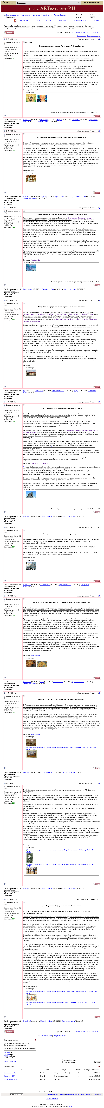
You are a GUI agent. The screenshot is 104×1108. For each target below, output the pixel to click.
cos (24, 391)
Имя (77, 15)
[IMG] (6, 1056)
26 (77, 32)
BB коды (7, 1052)
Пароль (78, 17)
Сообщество (62, 20)
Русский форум (47, 15)
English (6, 20)
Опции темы (81, 36)
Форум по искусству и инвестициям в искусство (23, 15)
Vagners (59, 120)
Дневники (38, 20)
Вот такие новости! (11, 1079)
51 (79, 32)
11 (74, 32)
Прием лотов (21, 3)
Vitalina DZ (76, 120)
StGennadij (44, 120)
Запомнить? (96, 15)
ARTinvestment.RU (52, 1099)
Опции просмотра (93, 36)
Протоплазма (59, 196)
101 (84, 32)
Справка (49, 20)
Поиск (96, 20)
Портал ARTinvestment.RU (92, 3)
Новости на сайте (10, 1073)
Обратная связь (59, 1094)
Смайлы (7, 1054)
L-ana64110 (27, 120)
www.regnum (35, 655)
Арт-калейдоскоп (60, 15)
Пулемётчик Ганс (80, 196)
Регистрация (24, 20)
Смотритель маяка (42, 121)
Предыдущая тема (45, 1036)
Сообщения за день (81, 20)
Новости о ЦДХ (9, 1076)
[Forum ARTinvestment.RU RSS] (15, 21)
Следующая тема (59, 1036)
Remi (42, 682)
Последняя (95, 32)
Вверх (100, 1094)
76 (81, 32)
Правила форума (10, 1061)
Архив (94, 1094)
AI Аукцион (9, 3)
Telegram (50, 1094)
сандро (76, 391)
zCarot (71, 1106)
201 (87, 32)
